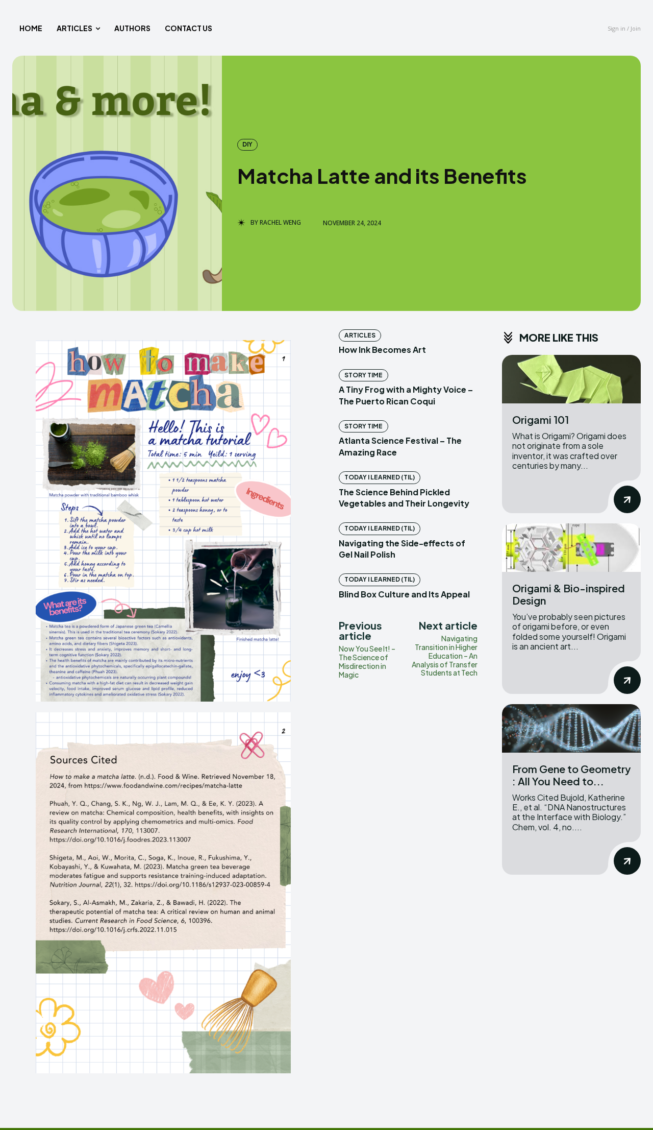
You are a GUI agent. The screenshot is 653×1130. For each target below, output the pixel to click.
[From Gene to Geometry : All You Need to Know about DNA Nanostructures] (571, 728)
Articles (359, 335)
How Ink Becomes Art (382, 349)
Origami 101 (540, 419)
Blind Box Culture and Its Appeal (404, 594)
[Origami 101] (571, 379)
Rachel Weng (280, 222)
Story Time (363, 375)
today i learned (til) (379, 477)
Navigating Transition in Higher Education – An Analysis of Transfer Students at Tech (445, 655)
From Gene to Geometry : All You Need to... (571, 774)
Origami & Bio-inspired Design (568, 594)
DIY (247, 144)
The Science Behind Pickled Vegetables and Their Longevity (404, 498)
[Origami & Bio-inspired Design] (571, 547)
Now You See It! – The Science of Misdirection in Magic (367, 661)
